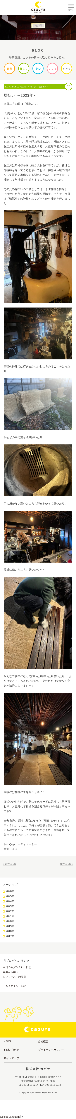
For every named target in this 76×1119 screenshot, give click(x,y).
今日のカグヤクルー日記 (17, 967)
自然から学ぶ (10, 972)
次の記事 (65, 864)
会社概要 (43, 1041)
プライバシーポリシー (51, 1049)
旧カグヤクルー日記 (14, 985)
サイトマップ (11, 1058)
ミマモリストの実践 (14, 976)
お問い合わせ (11, 1049)
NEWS (7, 1041)
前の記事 (10, 864)
